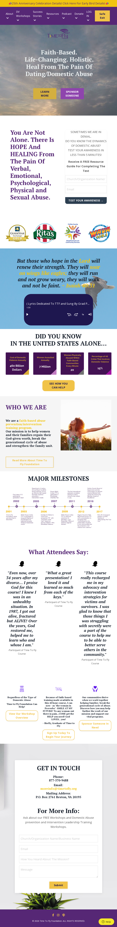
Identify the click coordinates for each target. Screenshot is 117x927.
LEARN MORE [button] (44, 93)
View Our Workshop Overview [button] (22, 715)
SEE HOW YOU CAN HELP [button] (58, 385)
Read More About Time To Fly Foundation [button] (29, 462)
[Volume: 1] (89, 314)
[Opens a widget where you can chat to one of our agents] (106, 922)
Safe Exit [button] (102, 15)
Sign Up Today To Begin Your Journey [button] (58, 734)
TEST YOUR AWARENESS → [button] (85, 200)
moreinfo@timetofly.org (58, 789)
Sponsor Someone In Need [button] (95, 725)
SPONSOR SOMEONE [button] (72, 93)
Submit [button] (58, 885)
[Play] (27, 314)
